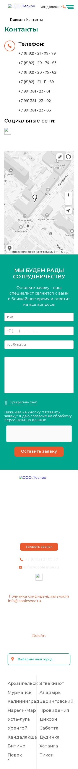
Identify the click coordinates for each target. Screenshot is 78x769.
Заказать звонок (39, 547)
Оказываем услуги (39, 499)
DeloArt (39, 636)
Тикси (46, 755)
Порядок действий (39, 517)
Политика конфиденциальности (39, 596)
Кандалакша (22, 737)
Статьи (39, 536)
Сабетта (48, 728)
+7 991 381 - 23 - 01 (34, 91)
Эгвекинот (51, 683)
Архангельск (23, 683)
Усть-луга (19, 719)
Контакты (39, 526)
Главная (16, 20)
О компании (39, 490)
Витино (16, 746)
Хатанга (48, 746)
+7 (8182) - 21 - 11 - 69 (36, 82)
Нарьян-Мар (22, 710)
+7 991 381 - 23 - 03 (34, 110)
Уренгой (18, 728)
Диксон (48, 719)
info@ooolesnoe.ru (24, 601)
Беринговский (56, 701)
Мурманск (19, 692)
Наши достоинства (39, 508)
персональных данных (25, 420)
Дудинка (49, 737)
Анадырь (50, 692)
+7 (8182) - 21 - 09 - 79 (37, 53)
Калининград (23, 701)
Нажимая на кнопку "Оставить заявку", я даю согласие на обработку (38, 416)
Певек (15, 755)
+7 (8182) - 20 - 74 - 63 (37, 63)
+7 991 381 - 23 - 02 (34, 101)
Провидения (54, 710)
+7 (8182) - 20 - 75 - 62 (37, 72)
